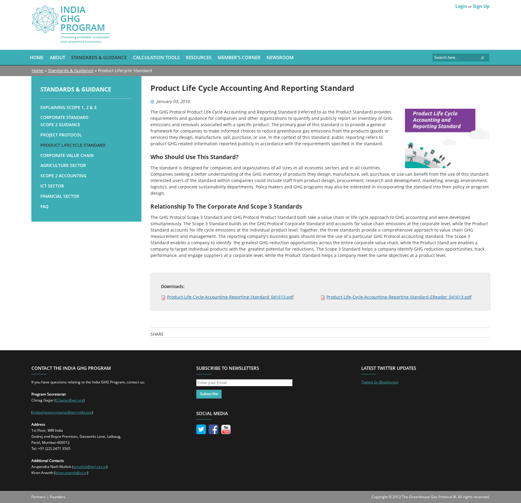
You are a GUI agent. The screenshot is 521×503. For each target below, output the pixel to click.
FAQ (44, 206)
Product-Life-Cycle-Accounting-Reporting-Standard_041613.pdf (230, 297)
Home (36, 57)
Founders (57, 496)
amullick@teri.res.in (89, 466)
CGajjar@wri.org (70, 400)
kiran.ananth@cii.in (71, 472)
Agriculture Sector (63, 165)
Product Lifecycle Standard (73, 145)
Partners (38, 496)
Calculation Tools (156, 57)
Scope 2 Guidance (60, 124)
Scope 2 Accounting (63, 175)
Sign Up (481, 6)
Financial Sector (59, 196)
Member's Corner (239, 57)
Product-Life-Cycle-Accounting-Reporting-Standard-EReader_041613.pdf (399, 297)
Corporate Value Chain (67, 155)
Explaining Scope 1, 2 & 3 (68, 107)
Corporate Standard (64, 117)
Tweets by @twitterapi (379, 382)
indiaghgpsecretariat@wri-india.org (62, 412)
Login (461, 6)
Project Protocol (61, 135)
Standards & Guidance (99, 57)
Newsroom (280, 57)
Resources (198, 57)
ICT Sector (52, 186)
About (57, 57)
